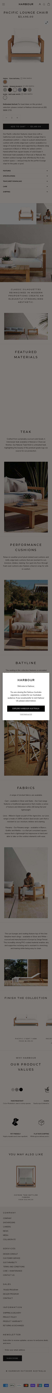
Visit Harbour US (26, 714)
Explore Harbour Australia (25, 708)
